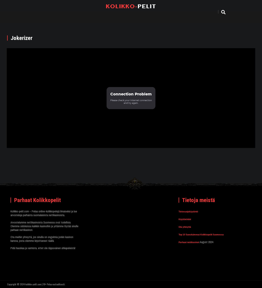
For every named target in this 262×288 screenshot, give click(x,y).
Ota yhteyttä (185, 227)
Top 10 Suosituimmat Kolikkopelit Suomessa (201, 234)
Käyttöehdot (185, 219)
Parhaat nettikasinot (189, 242)
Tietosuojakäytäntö (188, 211)
